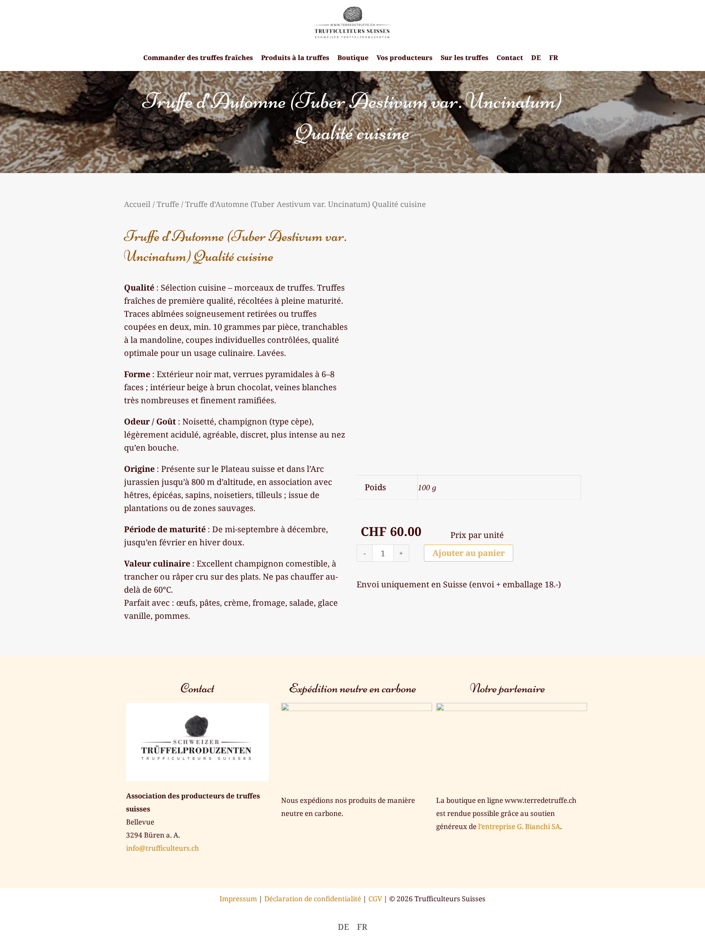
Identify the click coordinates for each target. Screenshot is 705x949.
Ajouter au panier (468, 552)
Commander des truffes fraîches (198, 57)
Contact (510, 57)
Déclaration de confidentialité (312, 898)
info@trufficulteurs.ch (162, 848)
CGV (375, 898)
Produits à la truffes (295, 57)
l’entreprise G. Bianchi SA (519, 826)
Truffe (168, 204)
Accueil (137, 204)
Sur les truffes (464, 57)
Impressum (238, 898)
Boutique (352, 57)
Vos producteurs (404, 57)
